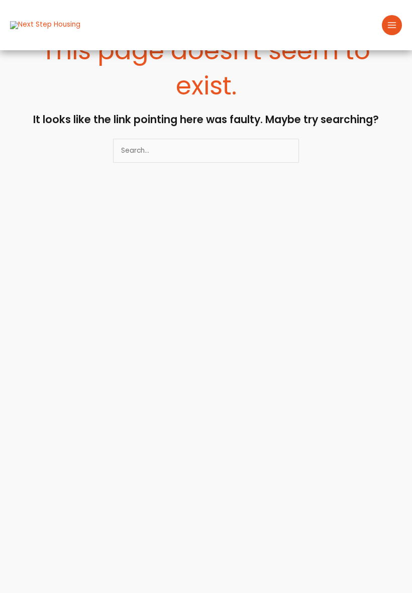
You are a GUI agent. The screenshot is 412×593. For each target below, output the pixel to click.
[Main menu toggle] (392, 25)
